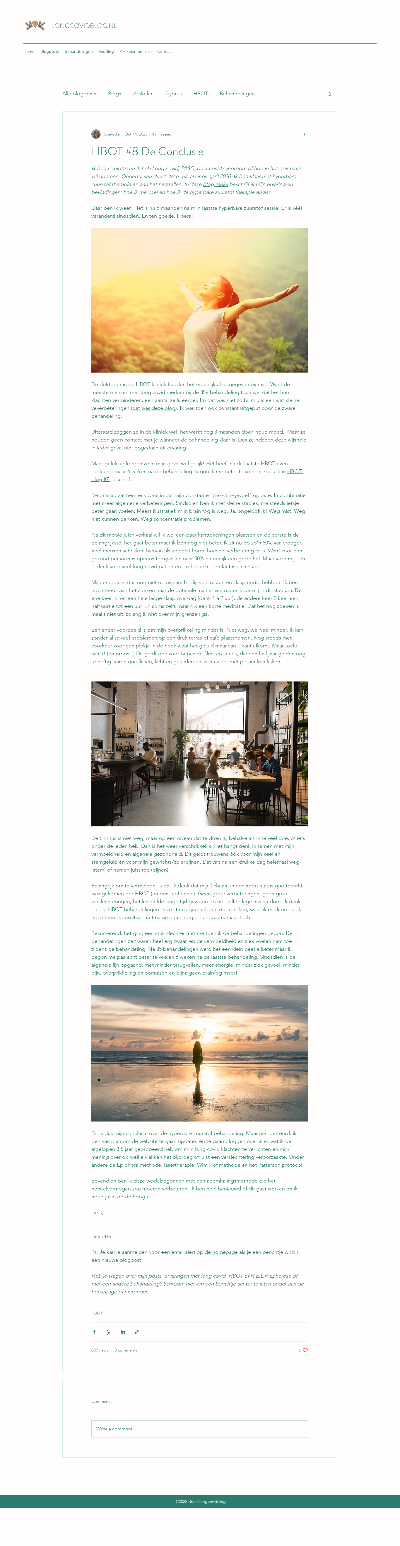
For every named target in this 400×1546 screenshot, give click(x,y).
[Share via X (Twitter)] (108, 1332)
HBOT (201, 93)
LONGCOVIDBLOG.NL (84, 25)
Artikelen (143, 93)
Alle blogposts (79, 93)
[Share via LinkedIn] (123, 1332)
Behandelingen (237, 93)
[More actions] (304, 134)
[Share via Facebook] (94, 1332)
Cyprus (173, 93)
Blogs (114, 93)
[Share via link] (137, 1332)
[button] (329, 94)
